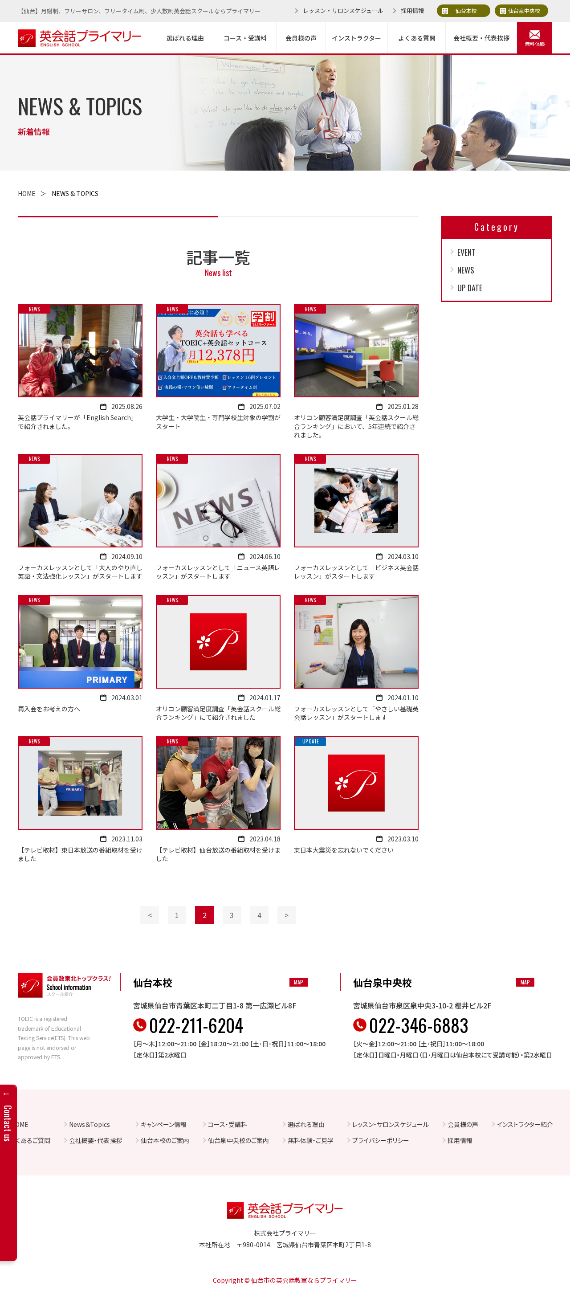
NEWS (465, 270)
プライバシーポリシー (380, 1140)
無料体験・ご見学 (311, 1140)
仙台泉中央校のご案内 (238, 1140)
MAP (298, 982)
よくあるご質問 (30, 1140)
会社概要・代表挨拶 (481, 37)
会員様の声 (301, 37)
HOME (27, 193)
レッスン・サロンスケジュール (343, 10)
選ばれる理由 (185, 37)
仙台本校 (466, 10)
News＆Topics (89, 1124)
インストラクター (356, 37)
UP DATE (469, 288)
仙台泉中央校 (524, 10)
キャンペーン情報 (164, 1124)
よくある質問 (417, 37)
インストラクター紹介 (525, 1124)
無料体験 (535, 43)
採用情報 (412, 10)
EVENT (466, 252)
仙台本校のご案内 (165, 1140)
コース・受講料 (245, 37)
